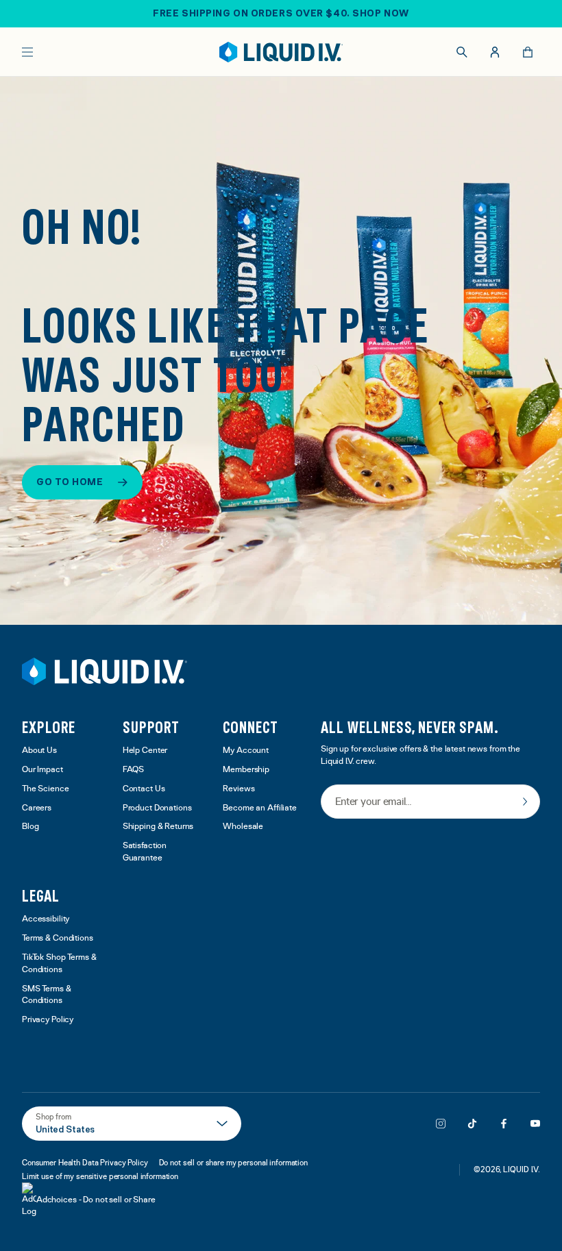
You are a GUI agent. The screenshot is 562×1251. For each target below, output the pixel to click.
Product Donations (157, 808)
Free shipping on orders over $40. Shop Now (281, 13)
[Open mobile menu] (27, 52)
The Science (45, 788)
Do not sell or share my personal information (233, 1163)
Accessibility (45, 919)
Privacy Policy (47, 1019)
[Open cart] (527, 52)
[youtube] (535, 1123)
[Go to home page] (104, 671)
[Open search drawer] (461, 52)
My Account (246, 750)
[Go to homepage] (281, 52)
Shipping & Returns (158, 826)
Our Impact (42, 769)
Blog (30, 826)
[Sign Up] (525, 801)
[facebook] (504, 1123)
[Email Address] (430, 802)
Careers (36, 808)
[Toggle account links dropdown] (494, 52)
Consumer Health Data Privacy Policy (85, 1163)
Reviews (238, 788)
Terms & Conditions (57, 938)
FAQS (134, 769)
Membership (246, 769)
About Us (39, 750)
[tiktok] (472, 1123)
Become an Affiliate (260, 808)
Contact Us (144, 788)
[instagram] (440, 1123)
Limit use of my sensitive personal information (100, 1176)
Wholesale (243, 826)
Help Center (145, 750)
